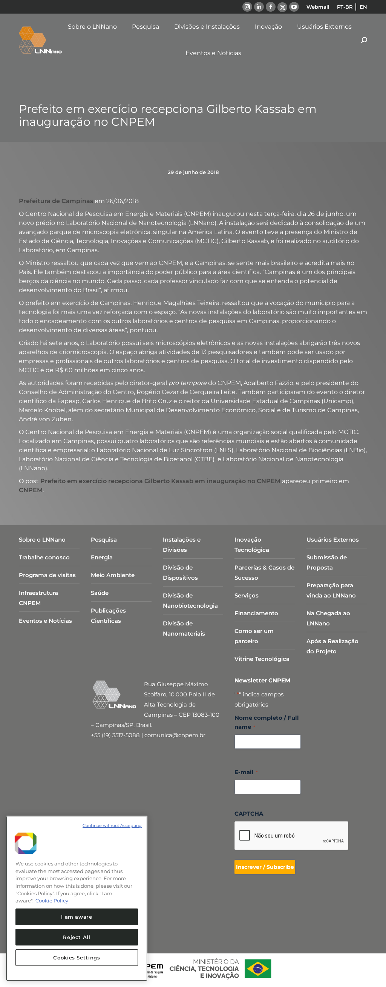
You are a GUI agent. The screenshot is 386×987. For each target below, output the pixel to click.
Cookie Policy (51, 901)
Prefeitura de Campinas (56, 201)
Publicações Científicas (108, 615)
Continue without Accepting (112, 825)
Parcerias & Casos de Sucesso (264, 572)
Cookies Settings (76, 958)
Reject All (76, 937)
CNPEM (31, 490)
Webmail (317, 7)
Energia (102, 557)
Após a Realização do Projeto (332, 646)
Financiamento (256, 613)
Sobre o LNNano (42, 539)
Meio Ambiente (113, 575)
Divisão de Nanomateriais (184, 628)
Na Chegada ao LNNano (328, 618)
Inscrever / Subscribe (265, 867)
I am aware (76, 917)
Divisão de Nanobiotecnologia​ (190, 600)
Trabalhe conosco (44, 557)
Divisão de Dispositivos (180, 572)
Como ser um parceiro (254, 636)
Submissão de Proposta (326, 562)
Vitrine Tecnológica (262, 658)
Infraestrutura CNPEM (38, 598)
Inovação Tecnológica (251, 544)
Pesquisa (104, 539)
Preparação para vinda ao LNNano (331, 590)
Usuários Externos (332, 539)
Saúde (100, 592)
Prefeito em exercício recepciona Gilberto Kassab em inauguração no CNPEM (160, 481)
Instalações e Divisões (182, 544)
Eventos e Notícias (45, 620)
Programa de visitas (47, 575)
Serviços (246, 595)
